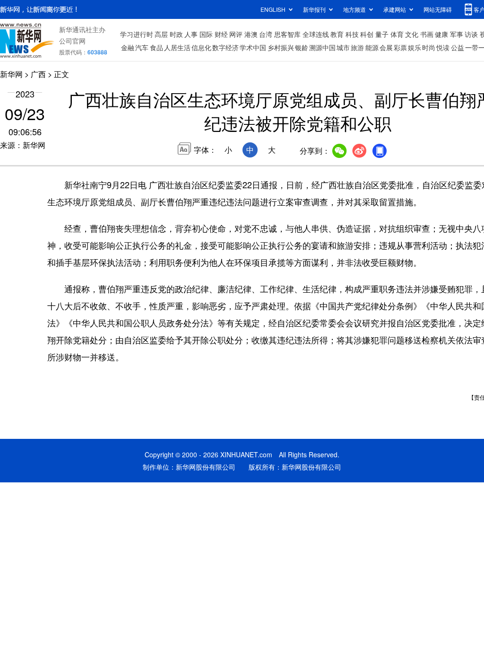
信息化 (201, 47)
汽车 (141, 47)
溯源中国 (322, 47)
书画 (426, 34)
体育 (397, 34)
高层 (161, 34)
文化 (411, 34)
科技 (352, 34)
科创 (366, 34)
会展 (386, 47)
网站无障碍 (438, 9)
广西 (38, 74)
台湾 (265, 34)
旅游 (357, 47)
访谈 (471, 34)
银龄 (301, 47)
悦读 (442, 47)
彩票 (400, 47)
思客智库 (287, 34)
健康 (441, 34)
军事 (456, 34)
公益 (457, 47)
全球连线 (315, 34)
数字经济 (225, 47)
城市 (343, 47)
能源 (372, 47)
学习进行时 (136, 34)
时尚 (428, 47)
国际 (206, 34)
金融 (127, 47)
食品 (156, 47)
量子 (382, 34)
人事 (191, 34)
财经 (221, 34)
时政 (176, 34)
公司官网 (72, 40)
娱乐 (414, 47)
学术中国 (253, 47)
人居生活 (177, 47)
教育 (337, 34)
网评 (235, 34)
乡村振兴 (281, 47)
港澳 (251, 34)
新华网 (11, 74)
